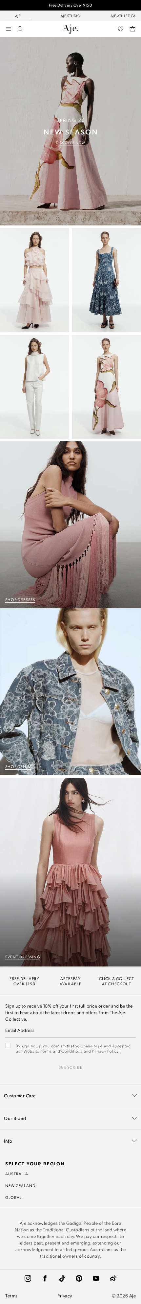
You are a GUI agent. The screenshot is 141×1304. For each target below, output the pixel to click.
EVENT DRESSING (22, 956)
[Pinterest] (79, 1278)
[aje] (70, 29)
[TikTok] (62, 1278)
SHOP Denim (18, 766)
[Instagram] (28, 1278)
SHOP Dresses (20, 599)
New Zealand (20, 1185)
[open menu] (8, 29)
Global (13, 1197)
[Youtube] (96, 1278)
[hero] (70, 131)
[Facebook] (45, 1278)
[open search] (20, 29)
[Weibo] (113, 1278)
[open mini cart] (132, 29)
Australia (16, 1173)
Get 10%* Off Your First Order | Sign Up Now (70, 8)
